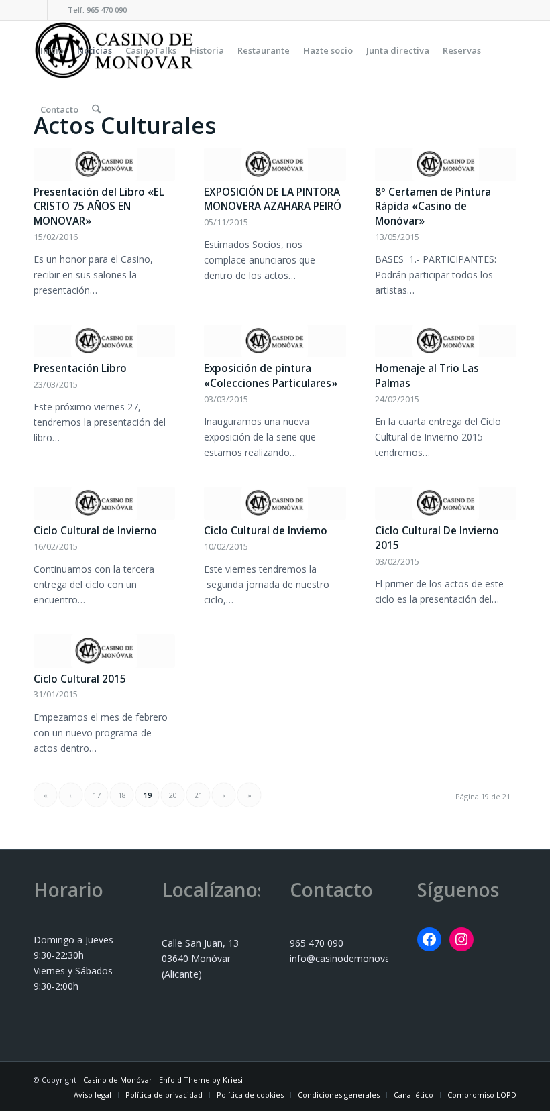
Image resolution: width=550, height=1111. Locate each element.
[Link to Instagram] (58, 10)
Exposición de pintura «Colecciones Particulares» (270, 375)
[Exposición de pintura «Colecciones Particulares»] (274, 341)
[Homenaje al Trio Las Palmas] (445, 341)
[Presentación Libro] (104, 341)
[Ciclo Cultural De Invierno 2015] (445, 503)
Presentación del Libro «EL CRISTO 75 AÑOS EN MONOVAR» (99, 206)
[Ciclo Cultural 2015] (104, 651)
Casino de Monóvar (117, 1080)
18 (122, 795)
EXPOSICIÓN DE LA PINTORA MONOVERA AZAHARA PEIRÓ (272, 199)
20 (173, 795)
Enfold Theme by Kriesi (201, 1080)
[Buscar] (96, 109)
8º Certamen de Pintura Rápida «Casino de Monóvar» (433, 206)
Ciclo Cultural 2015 (80, 679)
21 (199, 795)
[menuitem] (52, 50)
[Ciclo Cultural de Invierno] (104, 503)
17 (97, 795)
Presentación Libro (80, 368)
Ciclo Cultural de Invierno (95, 531)
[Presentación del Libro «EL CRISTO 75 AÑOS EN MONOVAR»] (104, 164)
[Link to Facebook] (37, 10)
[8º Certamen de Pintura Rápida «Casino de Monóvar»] (445, 164)
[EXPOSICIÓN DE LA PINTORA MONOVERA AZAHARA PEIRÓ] (274, 164)
